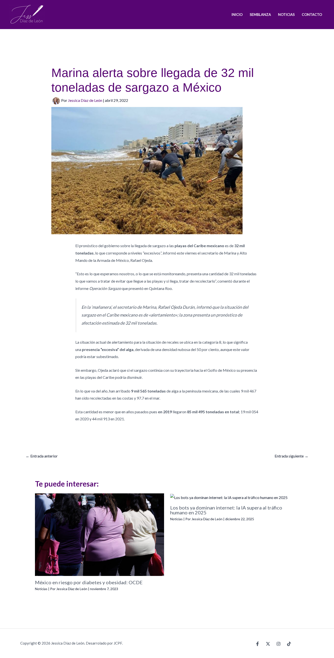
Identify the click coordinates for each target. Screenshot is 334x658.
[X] (268, 644)
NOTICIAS (286, 14)
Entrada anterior (42, 456)
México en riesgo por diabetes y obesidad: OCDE (89, 582)
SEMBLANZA (260, 14)
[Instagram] (278, 644)
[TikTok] (289, 644)
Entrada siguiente (291, 456)
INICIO (237, 14)
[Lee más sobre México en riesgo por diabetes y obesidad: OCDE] (99, 534)
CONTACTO (312, 14)
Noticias (41, 589)
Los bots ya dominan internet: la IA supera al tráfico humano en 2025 (226, 510)
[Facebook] (257, 644)
